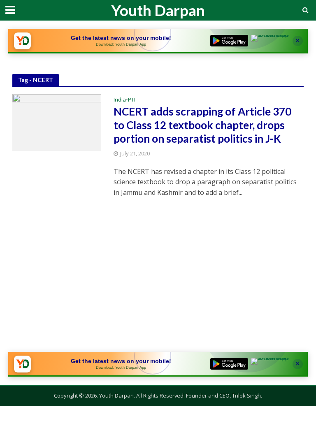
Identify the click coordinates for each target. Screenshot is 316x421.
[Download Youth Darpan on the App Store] (270, 41)
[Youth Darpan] (22, 41)
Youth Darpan (158, 10)
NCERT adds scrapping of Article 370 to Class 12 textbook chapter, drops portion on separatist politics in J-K (202, 125)
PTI (131, 100)
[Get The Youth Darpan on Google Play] (229, 41)
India (120, 100)
